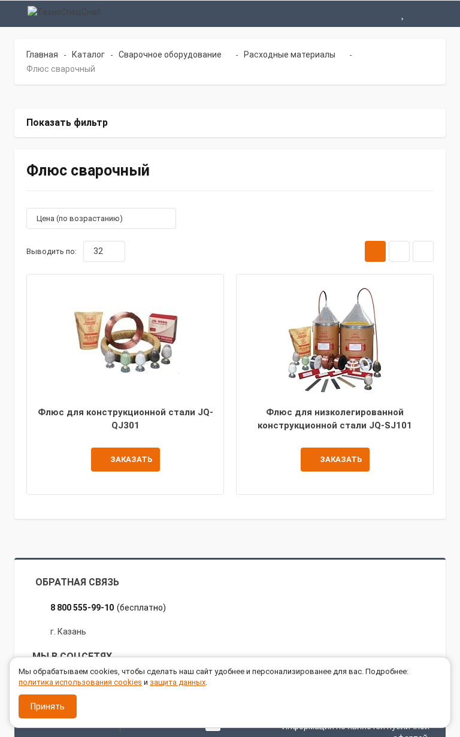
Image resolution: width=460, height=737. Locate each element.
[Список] (399, 251)
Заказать (131, 459)
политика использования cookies (80, 682)
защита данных (177, 682)
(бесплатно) (108, 607)
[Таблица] (423, 251)
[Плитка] (375, 251)
